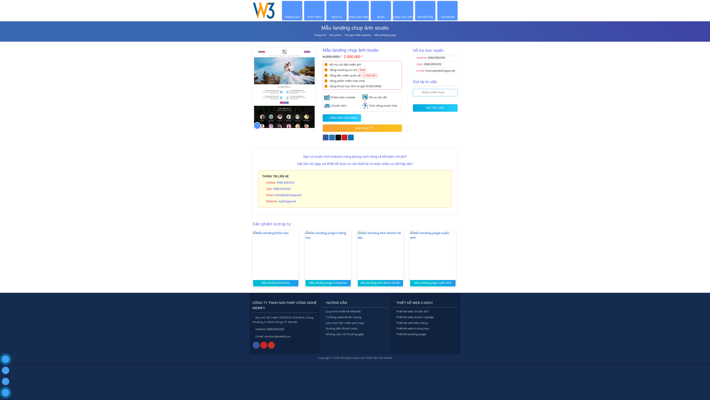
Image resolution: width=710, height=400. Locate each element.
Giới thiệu (314, 17)
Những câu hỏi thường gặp (345, 334)
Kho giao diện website (358, 35)
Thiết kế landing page (411, 334)
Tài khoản (447, 17)
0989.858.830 (436, 57)
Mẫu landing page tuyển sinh (432, 282)
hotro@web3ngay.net (440, 70)
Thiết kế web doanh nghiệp (415, 317)
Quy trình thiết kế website (343, 311)
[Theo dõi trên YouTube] (271, 345)
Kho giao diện (358, 17)
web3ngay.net (287, 201)
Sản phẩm (335, 35)
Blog (381, 17)
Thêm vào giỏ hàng (343, 117)
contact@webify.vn (277, 336)
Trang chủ (292, 17)
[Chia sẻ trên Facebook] (326, 138)
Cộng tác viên (403, 17)
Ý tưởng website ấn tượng (343, 317)
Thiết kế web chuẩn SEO (412, 311)
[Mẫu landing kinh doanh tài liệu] (380, 260)
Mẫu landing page (385, 35)
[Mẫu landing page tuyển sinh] (432, 260)
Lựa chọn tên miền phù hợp (345, 323)
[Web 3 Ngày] (263, 10)
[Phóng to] (257, 125)
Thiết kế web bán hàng (411, 323)
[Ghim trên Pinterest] (344, 138)
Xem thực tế (364, 128)
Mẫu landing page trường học (328, 282)
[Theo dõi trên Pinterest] (263, 345)
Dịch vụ (336, 17)
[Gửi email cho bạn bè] (338, 138)
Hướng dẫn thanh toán (342, 328)
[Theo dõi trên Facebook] (256, 345)
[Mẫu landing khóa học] (275, 260)
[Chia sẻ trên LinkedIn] (351, 138)
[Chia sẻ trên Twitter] (332, 138)
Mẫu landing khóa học (276, 282)
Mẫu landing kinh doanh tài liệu (380, 282)
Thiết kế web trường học (412, 328)
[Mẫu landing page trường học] (328, 260)
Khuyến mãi (425, 17)
